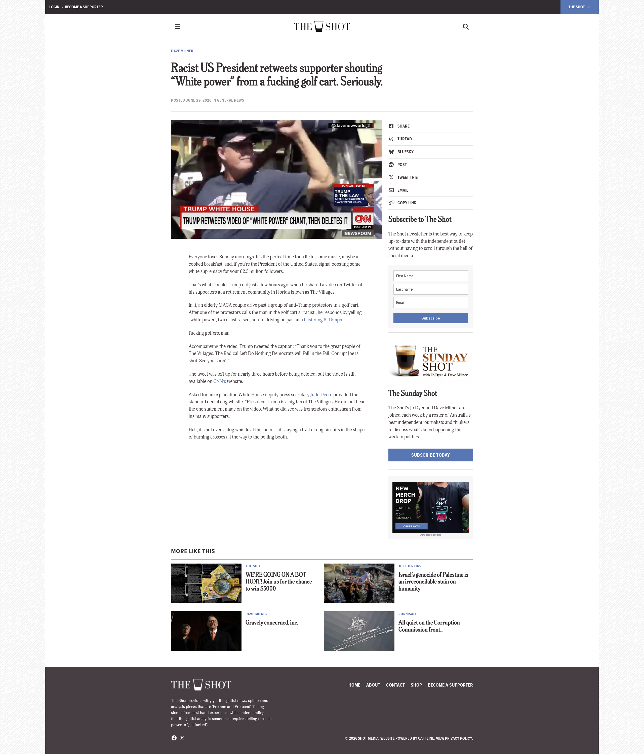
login (54, 7)
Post (401, 164)
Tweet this (407, 177)
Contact (395, 685)
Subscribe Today (430, 455)
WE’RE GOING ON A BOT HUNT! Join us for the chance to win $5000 (279, 582)
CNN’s (219, 381)
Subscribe (430, 318)
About (373, 685)
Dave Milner (182, 51)
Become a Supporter (84, 7)
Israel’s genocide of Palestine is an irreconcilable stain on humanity (433, 582)
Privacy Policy (458, 738)
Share (403, 126)
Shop (416, 685)
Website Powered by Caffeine (407, 738)
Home (354, 685)
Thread (404, 139)
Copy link (406, 203)
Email (402, 190)
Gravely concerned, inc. (272, 623)
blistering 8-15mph (323, 320)
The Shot (577, 7)
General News (230, 100)
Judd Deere (321, 395)
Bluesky (405, 151)
